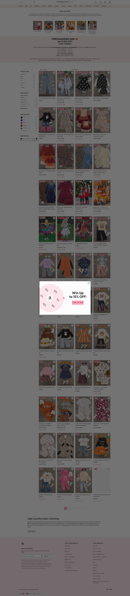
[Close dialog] (89, 283)
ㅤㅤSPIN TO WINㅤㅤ (78, 302)
